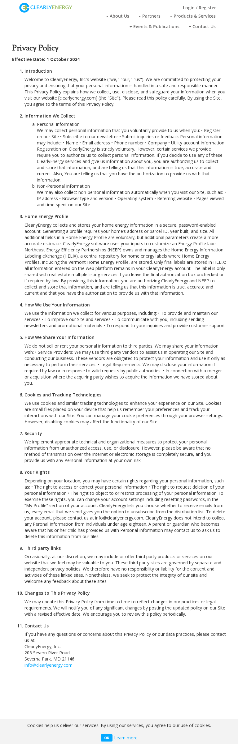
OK (106, 737)
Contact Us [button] (203, 26)
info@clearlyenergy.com (48, 665)
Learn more (126, 738)
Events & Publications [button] (155, 26)
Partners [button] (151, 16)
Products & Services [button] (194, 16)
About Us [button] (118, 16)
